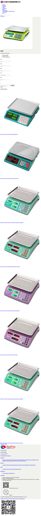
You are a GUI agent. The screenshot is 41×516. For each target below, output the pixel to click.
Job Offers (10, 11)
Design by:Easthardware (10, 498)
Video (4, 7)
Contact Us (5, 12)
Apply (13, 11)
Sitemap (2, 498)
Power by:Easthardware (20, 498)
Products (4, 6)
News (4, 9)
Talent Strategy (5, 11)
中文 (3, 13)
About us (4, 5)
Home (4, 4)
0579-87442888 (3, 452)
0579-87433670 (3, 455)
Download (4, 8)
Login (5, 498)
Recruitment (5, 10)
